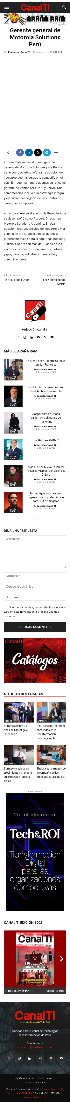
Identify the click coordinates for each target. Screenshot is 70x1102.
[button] (6, 7)
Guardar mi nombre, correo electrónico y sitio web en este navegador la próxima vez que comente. (35, 611)
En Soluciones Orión (17, 280)
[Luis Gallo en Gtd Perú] (13, 449)
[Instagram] (24, 336)
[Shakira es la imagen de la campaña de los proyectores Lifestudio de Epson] (51, 755)
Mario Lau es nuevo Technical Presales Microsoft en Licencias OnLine (46, 470)
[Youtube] (52, 336)
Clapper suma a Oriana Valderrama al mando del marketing (46, 417)
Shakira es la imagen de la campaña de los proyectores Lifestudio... (51, 772)
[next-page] (37, 519)
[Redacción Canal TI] (35, 310)
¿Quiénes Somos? (24, 1078)
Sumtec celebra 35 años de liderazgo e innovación (16, 730)
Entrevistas (43, 720)
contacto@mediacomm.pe (35, 1047)
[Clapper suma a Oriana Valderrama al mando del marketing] (13, 423)
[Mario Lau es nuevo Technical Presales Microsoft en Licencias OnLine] (13, 476)
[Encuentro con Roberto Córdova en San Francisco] (13, 369)
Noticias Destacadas (23, 694)
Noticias (9, 763)
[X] (38, 152)
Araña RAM (13, 377)
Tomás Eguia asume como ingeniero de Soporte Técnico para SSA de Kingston (46, 497)
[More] (56, 152)
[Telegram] (47, 152)
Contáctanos (45, 1078)
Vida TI (8, 720)
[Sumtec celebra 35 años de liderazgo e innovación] (19, 712)
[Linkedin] (29, 152)
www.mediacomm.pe (35, 1097)
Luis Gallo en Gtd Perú (46, 440)
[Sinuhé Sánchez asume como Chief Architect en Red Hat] (13, 396)
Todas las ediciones (35, 1082)
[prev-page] (31, 519)
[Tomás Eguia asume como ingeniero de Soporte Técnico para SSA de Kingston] (13, 502)
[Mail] (38, 336)
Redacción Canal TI (19, 52)
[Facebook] (20, 152)
